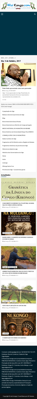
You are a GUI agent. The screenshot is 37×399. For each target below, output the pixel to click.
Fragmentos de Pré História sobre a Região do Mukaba (18, 142)
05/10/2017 (13, 90)
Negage (5, 267)
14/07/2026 (13, 207)
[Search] (35, 14)
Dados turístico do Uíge (9, 138)
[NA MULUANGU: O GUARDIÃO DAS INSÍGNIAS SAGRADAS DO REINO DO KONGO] (18, 223)
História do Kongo (7, 233)
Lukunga (4, 163)
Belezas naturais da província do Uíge (13, 114)
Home (4, 156)
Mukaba (14, 301)
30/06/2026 (13, 275)
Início (4, 159)
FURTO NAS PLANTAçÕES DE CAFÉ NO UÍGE (14, 305)
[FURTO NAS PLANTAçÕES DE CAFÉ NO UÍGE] (18, 291)
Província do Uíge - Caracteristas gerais (13, 169)
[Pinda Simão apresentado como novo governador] (18, 74)
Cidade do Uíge (6, 84)
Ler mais (4, 99)
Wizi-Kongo (6, 91)
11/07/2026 (13, 241)
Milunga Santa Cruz (8, 166)
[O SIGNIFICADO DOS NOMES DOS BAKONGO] (18, 324)
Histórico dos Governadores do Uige (13, 152)
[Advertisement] (18, 35)
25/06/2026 (13, 340)
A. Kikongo (5, 199)
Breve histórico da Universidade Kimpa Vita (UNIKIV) (18, 132)
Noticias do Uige (12, 267)
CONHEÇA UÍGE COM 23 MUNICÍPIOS (13, 135)
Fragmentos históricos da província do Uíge (15, 145)
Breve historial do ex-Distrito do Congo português (17, 125)
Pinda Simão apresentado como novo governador (16, 88)
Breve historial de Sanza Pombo (11, 121)
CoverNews (21, 396)
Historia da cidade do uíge (10, 149)
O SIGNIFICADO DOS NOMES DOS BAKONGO (14, 338)
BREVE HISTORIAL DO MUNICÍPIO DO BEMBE (16, 128)
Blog (3, 118)
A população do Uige (8, 111)
